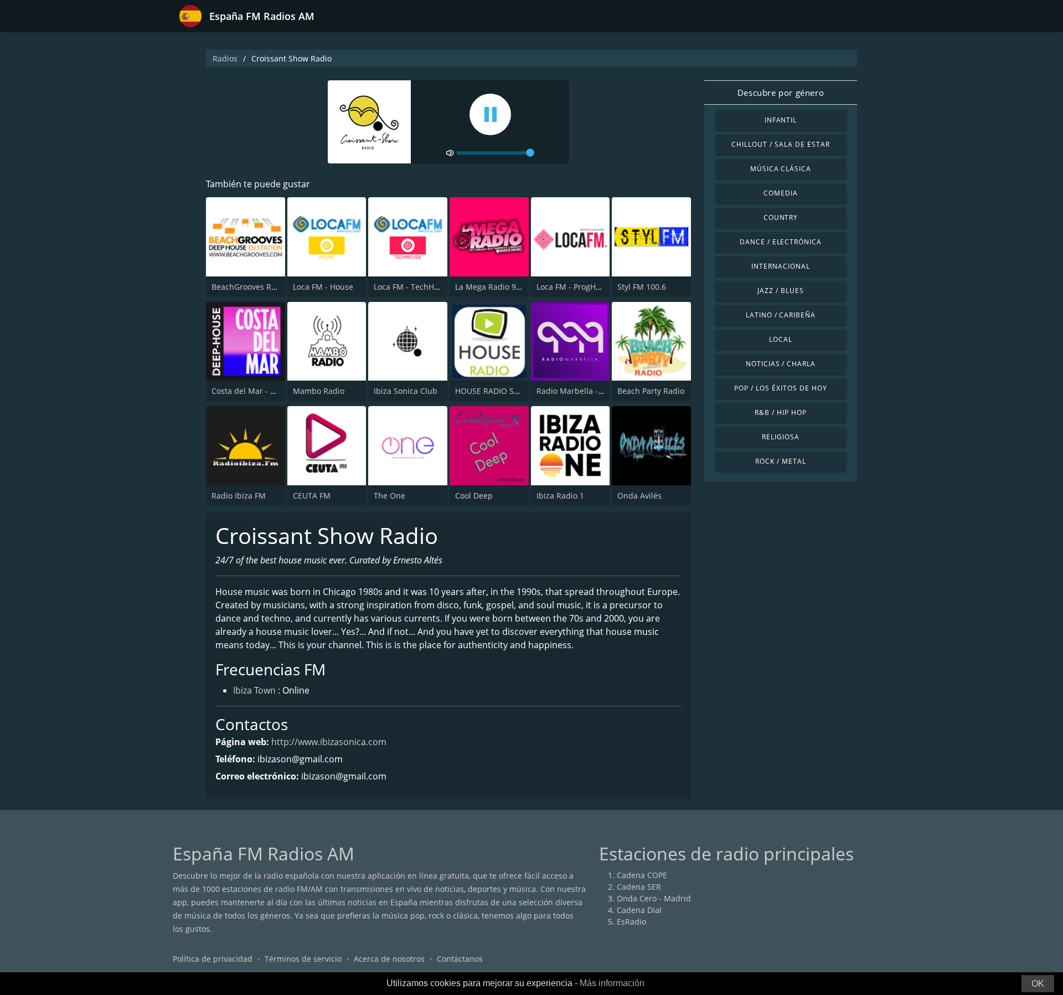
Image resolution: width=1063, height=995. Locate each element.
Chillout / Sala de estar (780, 144)
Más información (612, 983)
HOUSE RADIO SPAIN (493, 391)
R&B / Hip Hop (780, 412)
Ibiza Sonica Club (405, 391)
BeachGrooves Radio (249, 286)
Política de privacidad (212, 958)
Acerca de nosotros (389, 958)
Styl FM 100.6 (641, 286)
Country (780, 217)
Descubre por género (780, 92)
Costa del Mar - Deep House (263, 391)
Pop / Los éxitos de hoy (780, 388)
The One (389, 495)
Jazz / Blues (780, 290)
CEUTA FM (312, 495)
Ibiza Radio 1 (560, 495)
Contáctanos (460, 958)
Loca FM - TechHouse (413, 286)
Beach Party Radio (650, 391)
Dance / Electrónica (781, 242)
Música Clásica (780, 168)
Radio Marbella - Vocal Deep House (601, 391)
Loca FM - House (323, 286)
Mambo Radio (318, 391)
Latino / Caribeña (781, 315)
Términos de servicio (303, 958)
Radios (225, 58)
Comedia (780, 193)
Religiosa (780, 437)
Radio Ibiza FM (238, 495)
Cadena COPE (642, 875)
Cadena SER (639, 886)
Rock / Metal (780, 461)
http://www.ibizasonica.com (328, 742)
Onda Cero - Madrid (654, 898)
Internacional (780, 266)
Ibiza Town (254, 690)
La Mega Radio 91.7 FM (497, 286)
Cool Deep (474, 495)
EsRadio (631, 921)
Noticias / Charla (781, 363)
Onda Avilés (639, 495)
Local (780, 339)
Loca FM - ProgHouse (574, 286)
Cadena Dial (639, 910)
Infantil (781, 120)
